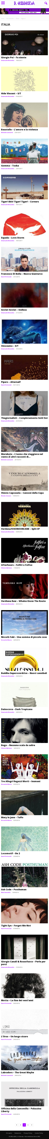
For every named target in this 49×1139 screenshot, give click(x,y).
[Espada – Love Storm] (24, 223)
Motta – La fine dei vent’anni (17, 1000)
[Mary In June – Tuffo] (24, 802)
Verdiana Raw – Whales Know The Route (23, 601)
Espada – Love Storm (12, 237)
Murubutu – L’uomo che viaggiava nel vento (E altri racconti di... (22, 455)
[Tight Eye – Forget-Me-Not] (24, 911)
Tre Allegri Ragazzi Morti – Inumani (20, 781)
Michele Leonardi (7, 132)
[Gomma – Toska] (24, 151)
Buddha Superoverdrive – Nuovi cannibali (24, 673)
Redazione (18, 1133)
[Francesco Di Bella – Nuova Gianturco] (24, 259)
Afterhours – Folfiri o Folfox (16, 565)
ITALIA (17, 18)
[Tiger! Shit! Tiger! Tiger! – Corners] (24, 187)
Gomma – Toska (10, 165)
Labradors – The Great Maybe (17, 1072)
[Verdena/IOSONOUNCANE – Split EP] (24, 514)
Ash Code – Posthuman (13, 889)
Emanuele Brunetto (7, 60)
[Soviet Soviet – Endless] (24, 295)
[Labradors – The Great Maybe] (24, 1058)
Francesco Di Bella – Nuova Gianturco (22, 273)
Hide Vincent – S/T (11, 93)
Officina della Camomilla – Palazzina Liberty (21, 1110)
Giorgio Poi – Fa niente (13, 57)
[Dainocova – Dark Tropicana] (24, 694)
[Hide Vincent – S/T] (24, 79)
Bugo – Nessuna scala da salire (18, 745)
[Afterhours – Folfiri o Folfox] (24, 550)
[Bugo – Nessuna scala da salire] (24, 730)
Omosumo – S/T (9, 345)
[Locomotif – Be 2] (24, 838)
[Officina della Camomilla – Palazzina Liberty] (24, 1094)
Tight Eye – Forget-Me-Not (16, 925)
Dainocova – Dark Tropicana (16, 709)
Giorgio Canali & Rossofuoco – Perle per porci (23, 963)
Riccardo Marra (6, 640)
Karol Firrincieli (6, 277)
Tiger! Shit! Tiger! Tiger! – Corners (20, 201)
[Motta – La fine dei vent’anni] (24, 985)
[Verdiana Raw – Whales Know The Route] (24, 586)
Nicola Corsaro (6, 496)
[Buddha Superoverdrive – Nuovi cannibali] (24, 658)
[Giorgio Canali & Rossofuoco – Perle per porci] (24, 947)
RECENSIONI (10, 18)
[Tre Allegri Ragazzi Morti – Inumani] (24, 766)
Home (2, 18)
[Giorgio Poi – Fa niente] (24, 42)
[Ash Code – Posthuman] (24, 874)
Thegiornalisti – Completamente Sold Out (24, 418)
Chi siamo (9, 1133)
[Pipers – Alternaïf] (24, 367)
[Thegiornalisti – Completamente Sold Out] (24, 403)
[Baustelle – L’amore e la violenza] (24, 115)
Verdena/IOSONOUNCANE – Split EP (20, 528)
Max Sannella (5, 892)
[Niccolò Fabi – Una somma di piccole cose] (24, 622)
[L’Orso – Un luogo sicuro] (24, 1021)
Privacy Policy (28, 1133)
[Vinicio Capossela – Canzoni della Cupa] (24, 478)
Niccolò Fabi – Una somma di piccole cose (24, 637)
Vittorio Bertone (6, 568)
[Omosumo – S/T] (24, 331)
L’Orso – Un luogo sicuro (14, 1036)
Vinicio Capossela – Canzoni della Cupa (22, 492)
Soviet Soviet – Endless (14, 309)
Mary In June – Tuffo (12, 817)
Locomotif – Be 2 (10, 853)
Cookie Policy (39, 1133)
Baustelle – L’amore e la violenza (19, 129)
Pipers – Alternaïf (11, 382)
